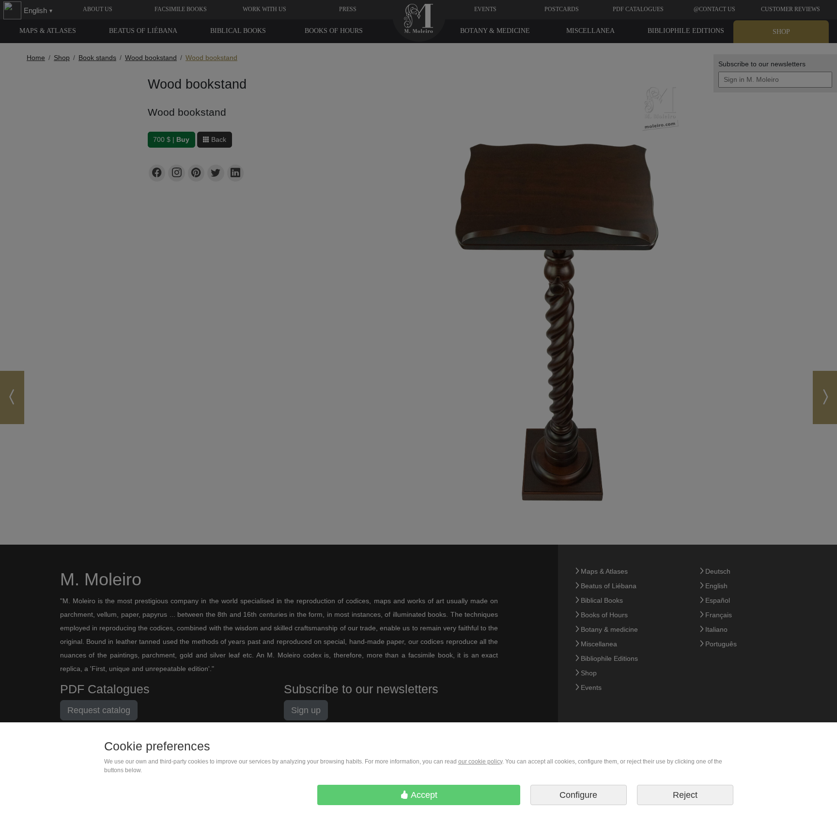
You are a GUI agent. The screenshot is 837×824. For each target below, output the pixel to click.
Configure (578, 795)
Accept (423, 795)
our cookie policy (480, 761)
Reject (685, 795)
